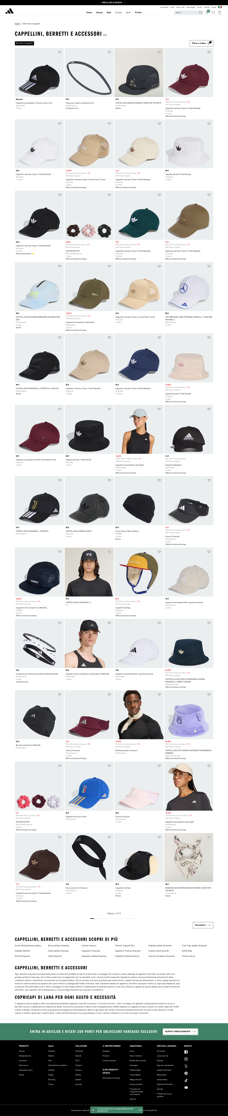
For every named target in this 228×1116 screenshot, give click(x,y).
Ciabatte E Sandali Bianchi (127, 956)
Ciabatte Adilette (22, 951)
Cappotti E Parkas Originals (128, 951)
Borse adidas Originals (58, 946)
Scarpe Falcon (188, 956)
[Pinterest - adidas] (196, 1073)
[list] (102, 43)
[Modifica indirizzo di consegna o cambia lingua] (220, 7)
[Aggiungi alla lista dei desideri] (60, 52)
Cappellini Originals (91, 951)
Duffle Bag (187, 951)
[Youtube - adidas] (196, 1087)
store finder (164, 7)
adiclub (207, 7)
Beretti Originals (22, 956)
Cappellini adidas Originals (94, 956)
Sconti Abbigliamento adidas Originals (28, 946)
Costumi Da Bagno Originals (161, 956)
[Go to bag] (219, 12)
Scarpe (118, 13)
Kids (109, 13)
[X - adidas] (196, 1066)
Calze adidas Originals (58, 951)
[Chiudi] (93, 1110)
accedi (214, 7)
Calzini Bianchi (55, 956)
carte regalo (191, 7)
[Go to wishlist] (213, 12)
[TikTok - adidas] (196, 1080)
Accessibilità (151, 1110)
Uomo (89, 13)
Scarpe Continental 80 (158, 951)
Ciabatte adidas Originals (160, 946)
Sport (128, 13)
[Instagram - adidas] (196, 1059)
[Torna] (9, 11)
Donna (99, 13)
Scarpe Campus (89, 946)
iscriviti (199, 7)
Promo (138, 13)
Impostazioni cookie (79, 1110)
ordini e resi (180, 7)
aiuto (172, 7)
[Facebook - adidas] (196, 1052)
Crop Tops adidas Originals (194, 946)
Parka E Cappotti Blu (124, 946)
